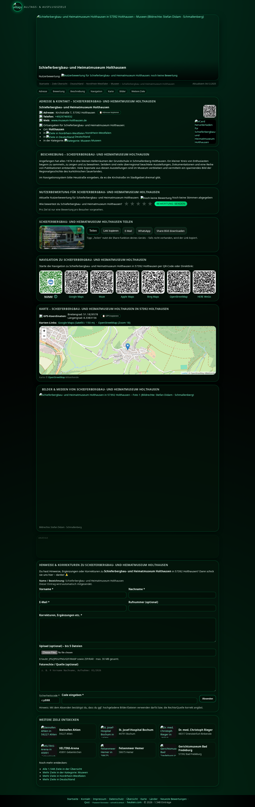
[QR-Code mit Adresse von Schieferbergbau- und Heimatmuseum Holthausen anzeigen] (209, 111)
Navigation (96, 91)
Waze (102, 296)
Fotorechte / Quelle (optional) (58, 664)
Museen (115, 83)
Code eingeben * (73, 695)
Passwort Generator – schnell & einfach (108, 803)
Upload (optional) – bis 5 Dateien (60, 646)
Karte (111, 91)
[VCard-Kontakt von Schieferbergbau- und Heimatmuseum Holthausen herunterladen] (205, 132)
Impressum (99, 799)
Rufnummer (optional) (143, 602)
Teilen (93, 230)
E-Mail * (44, 602)
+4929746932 (63, 116)
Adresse (43, 91)
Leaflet (184, 373)
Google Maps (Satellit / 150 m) (76, 322)
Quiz (87, 802)
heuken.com (134, 802)
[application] (127, 350)
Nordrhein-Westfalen (97, 83)
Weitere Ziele (138, 91)
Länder (154, 799)
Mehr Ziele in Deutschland (59, 779)
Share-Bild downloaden (171, 231)
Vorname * (46, 589)
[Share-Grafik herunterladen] (61, 237)
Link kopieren (110, 230)
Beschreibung (77, 91)
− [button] (44, 336)
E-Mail (128, 231)
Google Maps (76, 296)
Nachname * (137, 589)
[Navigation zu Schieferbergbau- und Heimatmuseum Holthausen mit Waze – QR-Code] (102, 292)
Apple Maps (127, 296)
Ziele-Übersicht (59, 83)
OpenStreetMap (179, 296)
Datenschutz (116, 799)
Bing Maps (153, 296)
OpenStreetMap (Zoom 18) (114, 322)
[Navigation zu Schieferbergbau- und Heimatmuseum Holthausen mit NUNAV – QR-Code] (50, 292)
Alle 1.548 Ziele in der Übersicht (62, 768)
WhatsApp (144, 231)
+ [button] (44, 331)
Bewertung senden (171, 203)
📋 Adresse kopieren (109, 112)
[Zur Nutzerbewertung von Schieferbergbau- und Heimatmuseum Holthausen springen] (119, 76)
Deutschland (76, 83)
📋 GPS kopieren (110, 316)
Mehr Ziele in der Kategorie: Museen (65, 772)
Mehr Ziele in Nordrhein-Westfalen (64, 775)
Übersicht (132, 799)
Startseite (44, 83)
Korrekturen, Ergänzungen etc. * (60, 615)
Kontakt (85, 799)
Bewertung (59, 91)
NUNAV (48, 296)
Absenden (207, 698)
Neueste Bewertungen (173, 799)
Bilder (123, 91)
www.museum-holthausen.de (69, 120)
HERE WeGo (204, 296)
